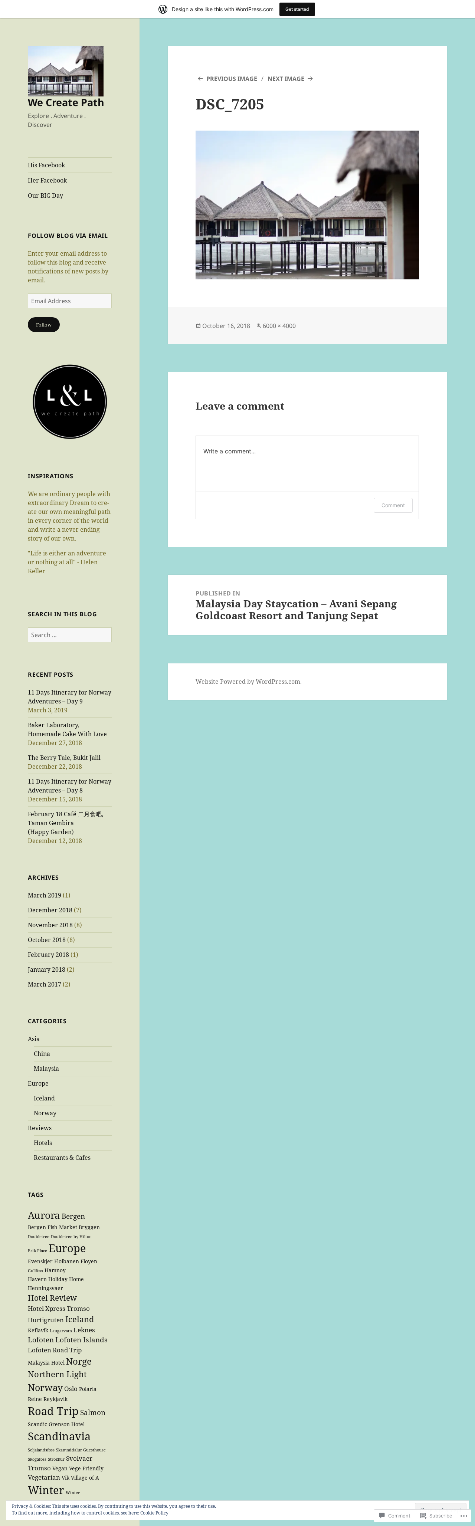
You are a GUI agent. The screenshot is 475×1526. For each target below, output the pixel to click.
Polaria (87, 1388)
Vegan (60, 1468)
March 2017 (44, 984)
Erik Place (37, 1250)
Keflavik (38, 1330)
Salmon (92, 1412)
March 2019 (44, 895)
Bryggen (89, 1227)
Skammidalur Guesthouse (81, 1450)
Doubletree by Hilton (71, 1236)
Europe (38, 1083)
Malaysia (46, 1068)
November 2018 (50, 925)
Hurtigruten (46, 1320)
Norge (79, 1361)
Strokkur (56, 1459)
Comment (393, 505)
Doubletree (38, 1236)
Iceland (44, 1098)
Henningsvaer (45, 1288)
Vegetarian (44, 1477)
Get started (297, 9)
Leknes (84, 1330)
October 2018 (47, 940)
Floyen (89, 1261)
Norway (45, 1113)
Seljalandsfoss (41, 1450)
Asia (34, 1039)
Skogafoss (37, 1459)
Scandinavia (59, 1436)
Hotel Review (52, 1298)
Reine (35, 1398)
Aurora (44, 1215)
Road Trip (53, 1411)
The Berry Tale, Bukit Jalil (64, 758)
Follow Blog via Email (68, 236)
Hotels (43, 1143)
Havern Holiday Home (56, 1279)
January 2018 (46, 969)
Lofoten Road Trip (55, 1350)
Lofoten (41, 1340)
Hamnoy (55, 1270)
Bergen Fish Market (52, 1227)
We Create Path (66, 102)
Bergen (73, 1216)
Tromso (39, 1468)
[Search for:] (70, 635)
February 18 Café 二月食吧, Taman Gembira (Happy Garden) (65, 823)
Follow (44, 324)
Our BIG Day (45, 195)
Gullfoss (35, 1270)
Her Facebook (47, 180)
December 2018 (50, 910)
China (42, 1054)
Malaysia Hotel (46, 1362)
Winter (46, 1490)
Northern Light (57, 1373)
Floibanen (66, 1261)
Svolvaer (79, 1458)
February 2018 (48, 955)
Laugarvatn (61, 1330)
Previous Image (231, 79)
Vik (65, 1477)
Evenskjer (40, 1261)
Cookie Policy (154, 1513)
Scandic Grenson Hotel (56, 1424)
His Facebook (46, 165)
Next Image (286, 79)
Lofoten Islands (81, 1340)
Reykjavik (55, 1398)
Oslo (71, 1388)
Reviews (40, 1128)
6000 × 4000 (279, 326)
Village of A (85, 1477)
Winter (74, 1492)
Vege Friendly (86, 1468)
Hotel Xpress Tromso (59, 1308)
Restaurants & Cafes (62, 1157)
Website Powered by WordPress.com (248, 681)
